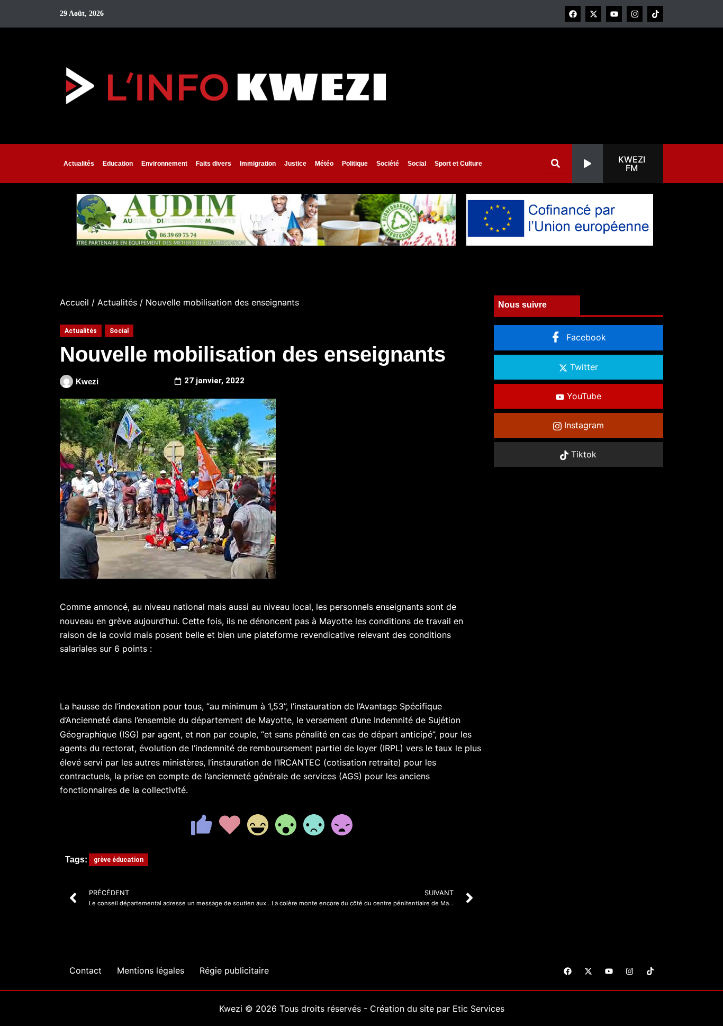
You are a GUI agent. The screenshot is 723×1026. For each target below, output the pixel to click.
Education (118, 163)
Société (387, 163)
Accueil (74, 302)
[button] (617, 163)
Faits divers (213, 163)
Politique (355, 163)
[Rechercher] (557, 163)
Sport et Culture (458, 163)
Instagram (583, 425)
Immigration (258, 163)
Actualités (79, 163)
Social (417, 163)
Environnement (164, 163)
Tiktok (582, 454)
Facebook (585, 337)
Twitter (582, 367)
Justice (295, 163)
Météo (324, 163)
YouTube (582, 396)
